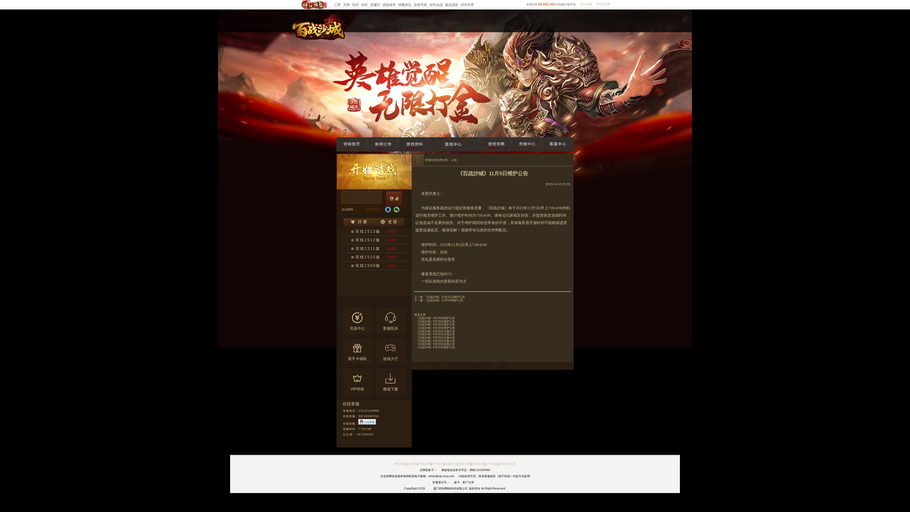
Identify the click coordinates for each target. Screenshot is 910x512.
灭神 (346, 5)
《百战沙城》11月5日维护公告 (443, 300)
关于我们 (437, 464)
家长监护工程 (507, 464)
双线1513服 (367, 231)
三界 (337, 5)
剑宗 (355, 5)
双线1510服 (367, 257)
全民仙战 (436, 5)
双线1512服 (367, 240)
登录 (599, 4)
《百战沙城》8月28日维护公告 (435, 318)
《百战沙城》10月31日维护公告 (444, 297)
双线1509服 (367, 266)
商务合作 (464, 464)
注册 (607, 4)
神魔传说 (404, 5)
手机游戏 (424, 464)
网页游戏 (399, 464)
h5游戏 (412, 464)
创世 (364, 5)
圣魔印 (375, 5)
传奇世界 (467, 5)
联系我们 (478, 464)
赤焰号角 (420, 5)
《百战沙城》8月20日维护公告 (435, 347)
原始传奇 (389, 5)
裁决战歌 (451, 5)
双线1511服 (368, 249)
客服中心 (450, 464)
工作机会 (491, 464)
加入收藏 (586, 4)
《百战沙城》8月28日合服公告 (435, 331)
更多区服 (390, 293)
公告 (454, 160)
